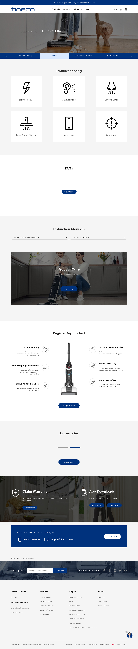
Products (56, 9)
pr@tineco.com (17, 612)
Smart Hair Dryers (46, 610)
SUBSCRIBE (60, 570)
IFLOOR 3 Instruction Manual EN (26, 237)
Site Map (69, 645)
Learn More (30, 507)
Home (13, 558)
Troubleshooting (25, 55)
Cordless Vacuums (47, 606)
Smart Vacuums (46, 601)
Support (66, 9)
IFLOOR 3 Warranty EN (80, 237)
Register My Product (77, 614)
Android (98, 505)
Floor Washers (45, 597)
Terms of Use (104, 645)
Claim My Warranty (76, 619)
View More (69, 192)
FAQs (54, 55)
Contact (14, 597)
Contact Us (112, 536)
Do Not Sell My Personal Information (83, 627)
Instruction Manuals (83, 55)
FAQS (71, 601)
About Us (78, 9)
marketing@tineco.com (20, 608)
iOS (116, 505)
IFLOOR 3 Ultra (29, 558)
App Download (75, 623)
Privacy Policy (80, 645)
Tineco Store (69, 462)
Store (88, 9)
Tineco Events (103, 606)
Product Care (113, 55)
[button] (0, 2)
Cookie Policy (92, 645)
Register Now (69, 405)
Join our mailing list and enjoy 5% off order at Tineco (69, 3)
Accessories (44, 614)
